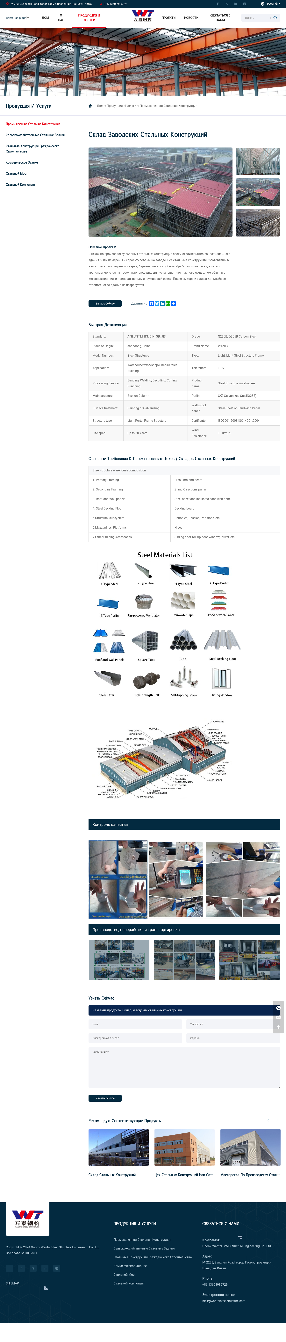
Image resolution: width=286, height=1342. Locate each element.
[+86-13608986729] (278, 1007)
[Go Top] (278, 1027)
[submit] (275, 18)
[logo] (27, 1219)
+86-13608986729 (115, 3)
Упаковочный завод (104, 1175)
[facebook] (21, 1268)
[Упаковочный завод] (119, 1147)
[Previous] (268, 1120)
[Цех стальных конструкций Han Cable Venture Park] (250, 1147)
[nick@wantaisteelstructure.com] (278, 1017)
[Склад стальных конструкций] (184, 1147)
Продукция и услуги (121, 106)
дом (100, 106)
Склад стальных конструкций (178, 1175)
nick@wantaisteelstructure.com (223, 1301)
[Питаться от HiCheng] (9, 1268)
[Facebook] (217, 4)
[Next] (277, 1120)
